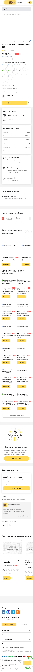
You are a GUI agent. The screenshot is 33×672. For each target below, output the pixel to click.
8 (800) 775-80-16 (11, 617)
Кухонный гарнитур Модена (9, 260)
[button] (2, 2)
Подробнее (6, 264)
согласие (11, 664)
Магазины (24, 624)
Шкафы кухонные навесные (12, 14)
